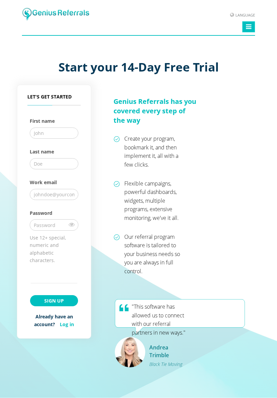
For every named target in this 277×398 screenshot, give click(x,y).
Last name (42, 151)
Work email (43, 182)
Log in (67, 324)
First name (42, 121)
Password (41, 213)
